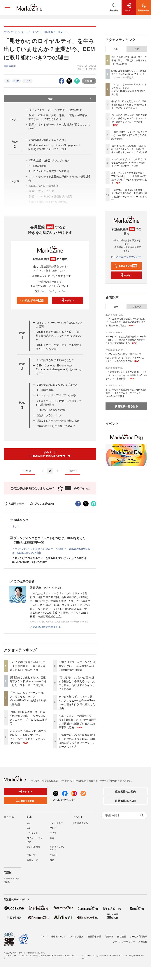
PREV (28, 471)
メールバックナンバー (52, 291)
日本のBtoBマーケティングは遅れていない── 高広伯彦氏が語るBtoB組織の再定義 (77, 666)
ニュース (136, 306)
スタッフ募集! (77, 936)
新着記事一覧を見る (126, 406)
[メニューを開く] (7, 7)
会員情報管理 (94, 936)
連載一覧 (31, 855)
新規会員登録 (33, 300)
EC (7, 80)
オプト (16, 526)
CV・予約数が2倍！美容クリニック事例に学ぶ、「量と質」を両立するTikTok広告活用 (28, 666)
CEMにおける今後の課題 (51, 410)
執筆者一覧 (32, 860)
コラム (27, 80)
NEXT (72, 471)
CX (28, 827)
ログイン (69, 300)
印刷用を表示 (16, 503)
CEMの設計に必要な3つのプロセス (49, 160)
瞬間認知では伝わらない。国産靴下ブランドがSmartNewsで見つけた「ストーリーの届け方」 (28, 681)
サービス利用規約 (138, 936)
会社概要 (121, 936)
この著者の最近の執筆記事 (45, 627)
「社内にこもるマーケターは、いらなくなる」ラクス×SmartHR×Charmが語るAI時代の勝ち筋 (28, 698)
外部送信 (142, 941)
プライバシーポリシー (124, 941)
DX (28, 822)
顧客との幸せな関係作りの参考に (56, 426)
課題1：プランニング (49, 415)
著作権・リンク (58, 936)
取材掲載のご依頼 (125, 800)
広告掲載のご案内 (125, 791)
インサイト (32, 832)
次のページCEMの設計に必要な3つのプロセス (50, 454)
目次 (50, 99)
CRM (16, 80)
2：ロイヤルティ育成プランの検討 (49, 171)
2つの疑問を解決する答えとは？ (48, 139)
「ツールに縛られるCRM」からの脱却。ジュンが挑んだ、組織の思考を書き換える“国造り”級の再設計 (126, 322)
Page (14, 119)
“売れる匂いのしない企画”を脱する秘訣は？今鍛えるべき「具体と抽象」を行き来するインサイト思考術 (77, 683)
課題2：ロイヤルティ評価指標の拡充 (58, 420)
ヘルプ (44, 936)
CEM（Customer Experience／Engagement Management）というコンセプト (54, 147)
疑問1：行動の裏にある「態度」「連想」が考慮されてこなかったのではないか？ (59, 117)
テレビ (53, 855)
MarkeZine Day (80, 822)
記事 (116, 306)
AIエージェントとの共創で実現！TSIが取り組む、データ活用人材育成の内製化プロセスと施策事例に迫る (77, 721)
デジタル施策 (33, 846)
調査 (52, 838)
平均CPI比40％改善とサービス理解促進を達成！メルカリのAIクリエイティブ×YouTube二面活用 (28, 717)
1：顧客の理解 (37, 165)
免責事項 (109, 936)
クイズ (53, 832)
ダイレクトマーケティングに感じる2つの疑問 (55, 110)
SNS (52, 860)
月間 (137, 49)
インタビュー (56, 822)
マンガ (53, 827)
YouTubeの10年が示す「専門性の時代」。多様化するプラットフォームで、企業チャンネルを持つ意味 (28, 736)
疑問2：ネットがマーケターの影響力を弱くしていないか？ (59, 346)
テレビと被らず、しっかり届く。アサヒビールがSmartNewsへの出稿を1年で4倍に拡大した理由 (77, 702)
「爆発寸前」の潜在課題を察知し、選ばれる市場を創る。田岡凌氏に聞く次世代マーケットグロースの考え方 (77, 740)
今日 (116, 49)
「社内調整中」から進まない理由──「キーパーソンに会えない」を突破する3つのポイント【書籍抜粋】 (126, 375)
